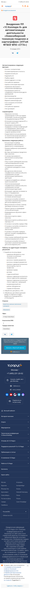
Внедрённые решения (9, 10)
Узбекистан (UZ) (7, 515)
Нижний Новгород (21, 492)
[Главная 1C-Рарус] (12, 6)
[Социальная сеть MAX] (23, 394)
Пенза (18, 495)
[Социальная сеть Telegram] (19, 394)
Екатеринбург (20, 485)
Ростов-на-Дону (6, 498)
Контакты (4, 469)
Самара (3, 502)
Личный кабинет (9, 411)
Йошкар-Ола (5, 489)
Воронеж (4, 485)
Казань (18, 489)
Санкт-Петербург (21, 502)
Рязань (18, 498)
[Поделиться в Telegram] (17, 53)
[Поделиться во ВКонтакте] (13, 53)
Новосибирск (5, 495)
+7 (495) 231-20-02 (23, 2)
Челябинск (4, 505)
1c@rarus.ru (16, 352)
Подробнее (15, 580)
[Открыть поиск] (23, 6)
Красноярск (4, 492)
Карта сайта (5, 475)
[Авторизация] (28, 6)
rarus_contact (16, 389)
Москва (3, 482)
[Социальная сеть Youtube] (11, 394)
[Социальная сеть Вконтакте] (7, 394)
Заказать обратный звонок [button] (15, 348)
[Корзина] (25, 6)
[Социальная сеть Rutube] (15, 394)
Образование (6, 309)
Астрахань (19, 482)
